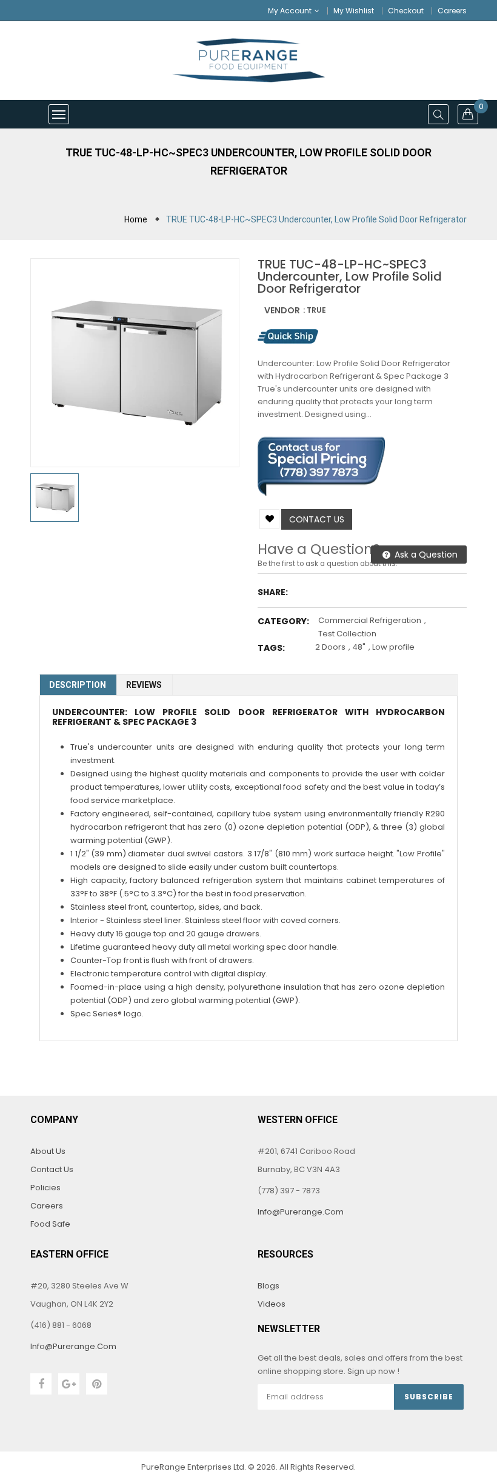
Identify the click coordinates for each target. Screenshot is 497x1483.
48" (358, 647)
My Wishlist (353, 10)
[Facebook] (41, 1384)
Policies (45, 1187)
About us (47, 1151)
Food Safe (50, 1224)
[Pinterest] (96, 1384)
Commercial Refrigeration (369, 620)
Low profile (393, 647)
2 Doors (330, 647)
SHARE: (273, 592)
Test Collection (347, 633)
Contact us (316, 519)
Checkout (406, 10)
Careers (452, 10)
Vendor (282, 310)
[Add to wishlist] (269, 519)
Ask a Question (425, 554)
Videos (271, 1304)
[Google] (68, 1384)
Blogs (268, 1285)
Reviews (144, 685)
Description (77, 685)
